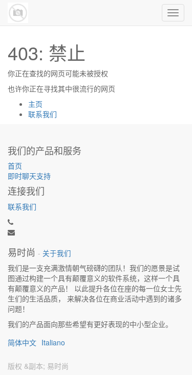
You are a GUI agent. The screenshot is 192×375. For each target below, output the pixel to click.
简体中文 (22, 342)
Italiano (53, 342)
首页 (15, 165)
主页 (35, 104)
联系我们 (42, 114)
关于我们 (56, 253)
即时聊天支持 (29, 176)
